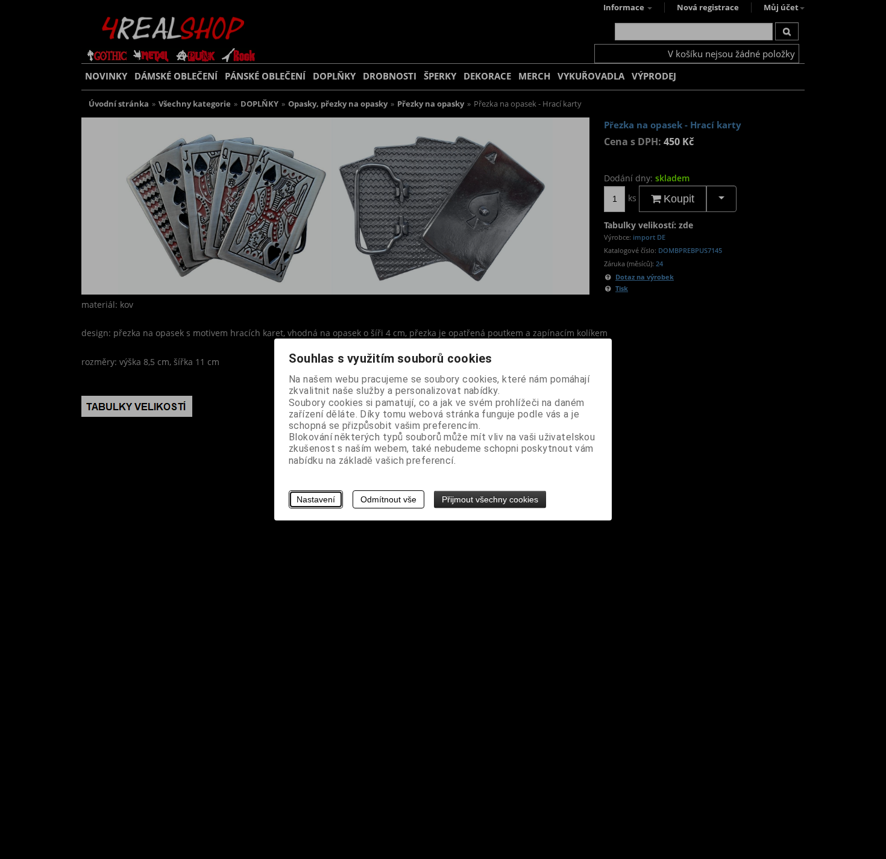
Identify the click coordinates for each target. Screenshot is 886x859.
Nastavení (316, 499)
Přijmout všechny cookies (490, 499)
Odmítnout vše (388, 499)
